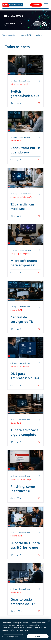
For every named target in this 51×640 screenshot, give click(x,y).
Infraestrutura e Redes (20, 84)
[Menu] (46, 5)
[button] (13, 23)
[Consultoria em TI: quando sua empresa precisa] (25, 121)
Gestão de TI (16, 140)
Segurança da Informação (21, 197)
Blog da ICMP (13, 16)
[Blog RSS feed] (44, 24)
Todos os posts (8, 35)
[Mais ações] (40, 80)
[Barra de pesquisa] (37, 23)
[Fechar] (48, 622)
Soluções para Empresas (21, 253)
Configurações (13, 636)
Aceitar (38, 636)
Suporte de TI (25, 35)
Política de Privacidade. (19, 630)
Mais (38, 35)
